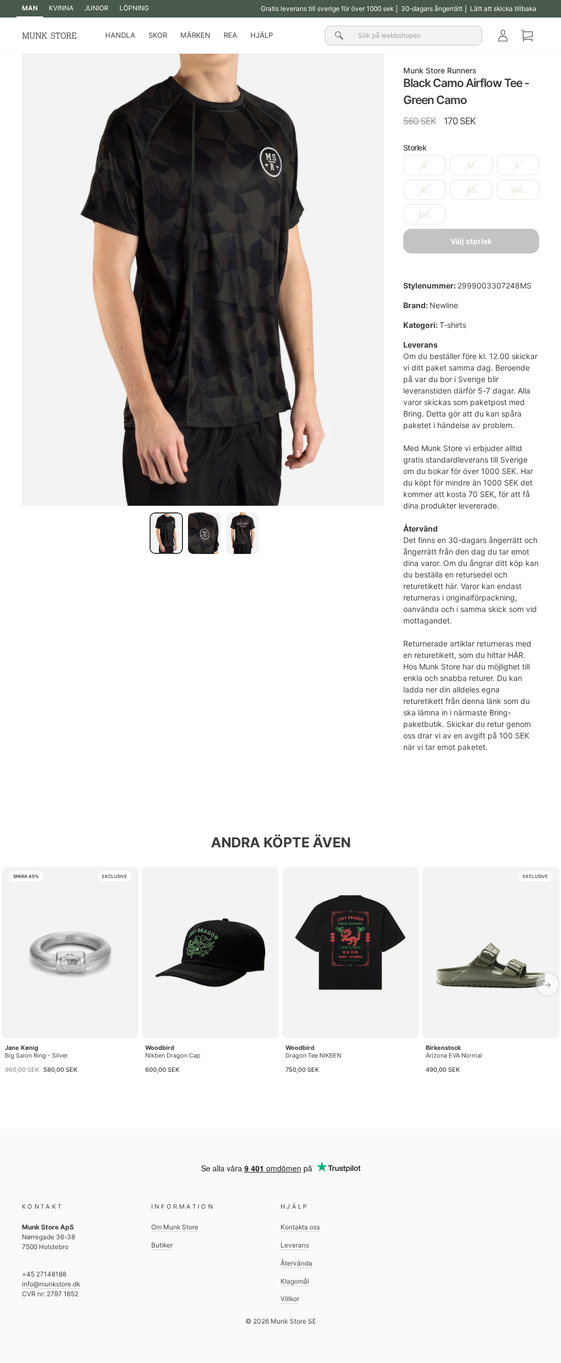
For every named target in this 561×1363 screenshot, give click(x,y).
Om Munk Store (174, 1227)
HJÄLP (261, 35)
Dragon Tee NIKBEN (313, 1055)
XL (424, 189)
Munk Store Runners (440, 70)
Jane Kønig (21, 1048)
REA (230, 35)
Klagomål (294, 1281)
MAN (30, 8)
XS (471, 189)
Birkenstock (443, 1048)
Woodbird (159, 1048)
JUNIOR (96, 8)
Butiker (162, 1245)
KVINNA (61, 8)
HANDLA (120, 35)
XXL (518, 189)
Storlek (415, 147)
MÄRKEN (195, 35)
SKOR (157, 35)
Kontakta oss (300, 1227)
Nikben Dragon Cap (173, 1055)
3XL (424, 214)
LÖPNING (134, 8)
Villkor (289, 1299)
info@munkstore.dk (51, 1284)
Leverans (294, 1245)
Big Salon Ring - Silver (36, 1055)
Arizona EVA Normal (454, 1055)
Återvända (296, 1263)
